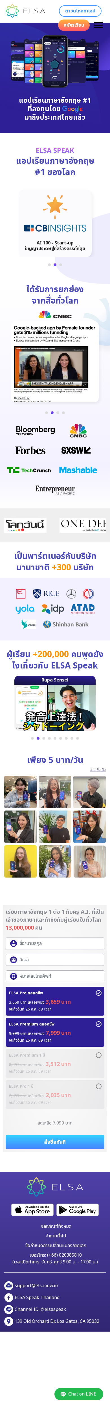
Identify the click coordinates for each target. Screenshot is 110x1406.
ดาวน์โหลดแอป (80, 11)
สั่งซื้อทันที (55, 1142)
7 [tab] (66, 738)
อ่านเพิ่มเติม (98, 769)
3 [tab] (60, 264)
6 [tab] (60, 738)
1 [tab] (49, 264)
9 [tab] (77, 738)
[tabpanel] (55, 220)
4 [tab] (63, 412)
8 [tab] (72, 738)
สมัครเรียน (74, 25)
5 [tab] (55, 738)
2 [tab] (55, 264)
